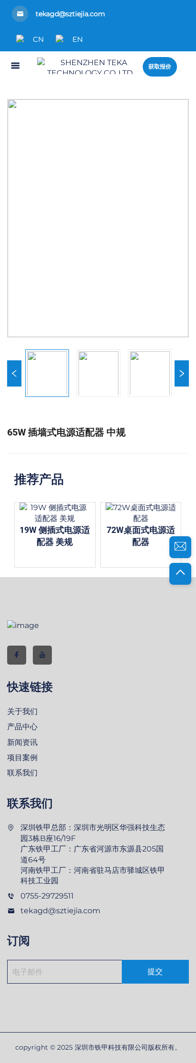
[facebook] (16, 655)
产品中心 (22, 726)
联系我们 (22, 772)
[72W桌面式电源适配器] (131, 513)
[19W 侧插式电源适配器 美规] (45, 513)
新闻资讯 (22, 742)
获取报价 (159, 66)
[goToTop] (180, 574)
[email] (180, 547)
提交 (155, 971)
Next (182, 373)
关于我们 (22, 711)
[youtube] (42, 655)
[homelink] (90, 65)
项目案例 (22, 757)
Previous (14, 373)
